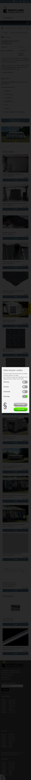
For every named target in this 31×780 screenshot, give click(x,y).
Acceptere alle (20, 409)
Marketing (6, 382)
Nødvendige (6, 396)
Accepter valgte (21, 404)
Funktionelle (6, 391)
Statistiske (6, 386)
